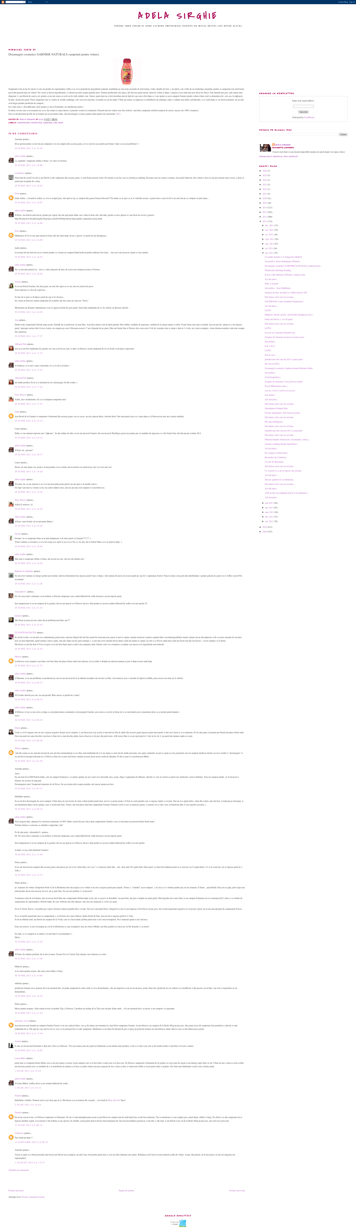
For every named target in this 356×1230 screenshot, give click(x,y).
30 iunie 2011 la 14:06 (29, 975)
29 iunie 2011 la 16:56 (29, 273)
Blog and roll (114, 1100)
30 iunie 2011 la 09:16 (29, 808)
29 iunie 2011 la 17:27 (29, 336)
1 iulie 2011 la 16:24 (28, 1087)
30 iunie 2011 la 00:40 (29, 740)
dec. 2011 (269, 225)
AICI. (118, 113)
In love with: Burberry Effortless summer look (285, 274)
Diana (17, 727)
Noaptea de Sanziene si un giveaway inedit (283, 381)
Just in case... (270, 354)
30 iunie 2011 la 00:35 (29, 699)
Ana (16, 319)
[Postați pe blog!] (48, 119)
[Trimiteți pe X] (50, 119)
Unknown (19, 1132)
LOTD (268, 310)
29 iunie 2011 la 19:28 (29, 508)
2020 (265, 198)
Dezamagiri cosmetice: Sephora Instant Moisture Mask (289, 368)
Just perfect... (270, 341)
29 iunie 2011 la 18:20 (29, 471)
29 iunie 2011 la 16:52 (29, 256)
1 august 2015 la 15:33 (30, 1162)
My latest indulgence (274, 421)
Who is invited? (272, 283)
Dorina (18, 281)
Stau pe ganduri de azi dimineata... (280, 479)
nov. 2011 (269, 229)
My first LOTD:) (272, 363)
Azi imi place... (271, 279)
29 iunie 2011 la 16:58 (29, 311)
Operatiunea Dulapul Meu (276, 408)
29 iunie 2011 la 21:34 (29, 607)
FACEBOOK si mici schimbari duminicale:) (284, 301)
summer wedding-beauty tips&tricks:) (281, 443)
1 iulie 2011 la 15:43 (28, 1070)
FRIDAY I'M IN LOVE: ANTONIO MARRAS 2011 (289, 314)
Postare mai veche (237, 1190)
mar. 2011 (270, 512)
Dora (17, 193)
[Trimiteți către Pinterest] (56, 119)
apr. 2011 (269, 507)
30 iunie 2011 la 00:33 (29, 682)
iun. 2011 (269, 252)
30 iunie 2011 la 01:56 (29, 760)
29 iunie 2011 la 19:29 (29, 525)
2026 (265, 170)
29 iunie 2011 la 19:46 (29, 546)
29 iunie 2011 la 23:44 (29, 648)
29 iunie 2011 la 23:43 (29, 624)
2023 (265, 184)
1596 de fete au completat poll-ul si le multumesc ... (287, 492)
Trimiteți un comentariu (18, 1169)
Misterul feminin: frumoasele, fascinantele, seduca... (287, 439)
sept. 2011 (270, 239)
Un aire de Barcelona (274, 461)
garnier (47, 122)
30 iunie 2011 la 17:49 (29, 1033)
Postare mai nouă (16, 1190)
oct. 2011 (269, 234)
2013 (265, 212)
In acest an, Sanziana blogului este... (280, 332)
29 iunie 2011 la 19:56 (29, 563)
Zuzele (18, 533)
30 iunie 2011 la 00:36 (29, 719)
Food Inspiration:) (272, 377)
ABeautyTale (20, 343)
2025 (265, 175)
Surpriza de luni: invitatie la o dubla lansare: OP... (286, 292)
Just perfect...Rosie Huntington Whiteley (282, 261)
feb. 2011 (269, 516)
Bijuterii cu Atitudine (24, 571)
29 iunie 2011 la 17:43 (29, 369)
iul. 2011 (269, 248)
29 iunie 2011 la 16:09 (29, 239)
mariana (18, 615)
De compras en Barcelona (276, 452)
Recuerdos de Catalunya (275, 457)
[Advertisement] (178, 38)
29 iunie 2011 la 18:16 (29, 437)
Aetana (18, 1041)
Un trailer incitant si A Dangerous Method (283, 256)
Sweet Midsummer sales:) (276, 385)
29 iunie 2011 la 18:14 (29, 420)
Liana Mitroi (20, 1058)
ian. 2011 (269, 521)
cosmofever (20, 172)
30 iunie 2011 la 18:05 (29, 1050)
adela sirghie (20, 155)
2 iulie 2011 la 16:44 (28, 1104)
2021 (265, 193)
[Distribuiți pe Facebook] (53, 119)
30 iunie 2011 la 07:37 (29, 788)
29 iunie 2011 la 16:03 (29, 185)
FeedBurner (309, 117)
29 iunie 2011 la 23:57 (29, 665)
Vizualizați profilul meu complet (278, 156)
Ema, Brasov (20, 394)
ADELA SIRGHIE (178, 15)
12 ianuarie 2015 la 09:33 (31, 1142)
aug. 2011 (270, 243)
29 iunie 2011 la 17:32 (29, 353)
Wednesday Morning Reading (278, 270)
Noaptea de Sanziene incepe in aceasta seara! (284, 337)
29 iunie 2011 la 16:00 (29, 165)
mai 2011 (269, 502)
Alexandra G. (21, 591)
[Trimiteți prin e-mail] (45, 119)
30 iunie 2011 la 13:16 (29, 941)
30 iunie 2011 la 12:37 (29, 874)
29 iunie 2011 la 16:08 (29, 223)
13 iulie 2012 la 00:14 (28, 1125)
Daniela (18, 1112)
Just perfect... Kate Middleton (278, 288)
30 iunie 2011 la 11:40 (29, 854)
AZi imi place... (272, 399)
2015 (265, 202)
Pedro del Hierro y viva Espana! (279, 319)
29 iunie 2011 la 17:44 (29, 386)
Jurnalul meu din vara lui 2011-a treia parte (283, 430)
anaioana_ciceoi (22, 1020)
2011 (265, 221)
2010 (265, 526)
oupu (17, 411)
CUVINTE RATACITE (25, 632)
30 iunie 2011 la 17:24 (29, 1012)
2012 (265, 216)
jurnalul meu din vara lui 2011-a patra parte (284, 359)
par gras (58, 122)
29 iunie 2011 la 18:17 (29, 454)
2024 (265, 179)
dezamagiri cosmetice (29, 122)
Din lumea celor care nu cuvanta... (280, 296)
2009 (265, 531)
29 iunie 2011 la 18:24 (29, 491)
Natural (18, 1095)
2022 (265, 189)
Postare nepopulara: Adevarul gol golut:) (282, 412)
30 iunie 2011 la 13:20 (29, 958)
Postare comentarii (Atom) (33, 1196)
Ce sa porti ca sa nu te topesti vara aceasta (283, 470)
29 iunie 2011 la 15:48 (29, 148)
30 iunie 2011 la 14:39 (29, 995)
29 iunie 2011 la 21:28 (29, 583)
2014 (265, 207)
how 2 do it (270, 345)
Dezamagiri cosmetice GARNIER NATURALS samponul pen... (293, 265)
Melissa (18, 656)
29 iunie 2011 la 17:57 (29, 403)
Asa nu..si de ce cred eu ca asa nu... (280, 390)
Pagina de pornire (126, 1190)
